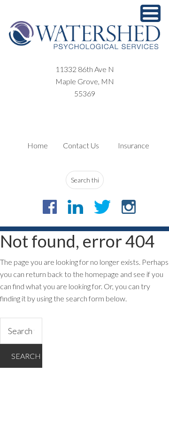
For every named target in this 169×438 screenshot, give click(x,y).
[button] (150, 13)
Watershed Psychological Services (84, 35)
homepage (102, 274)
